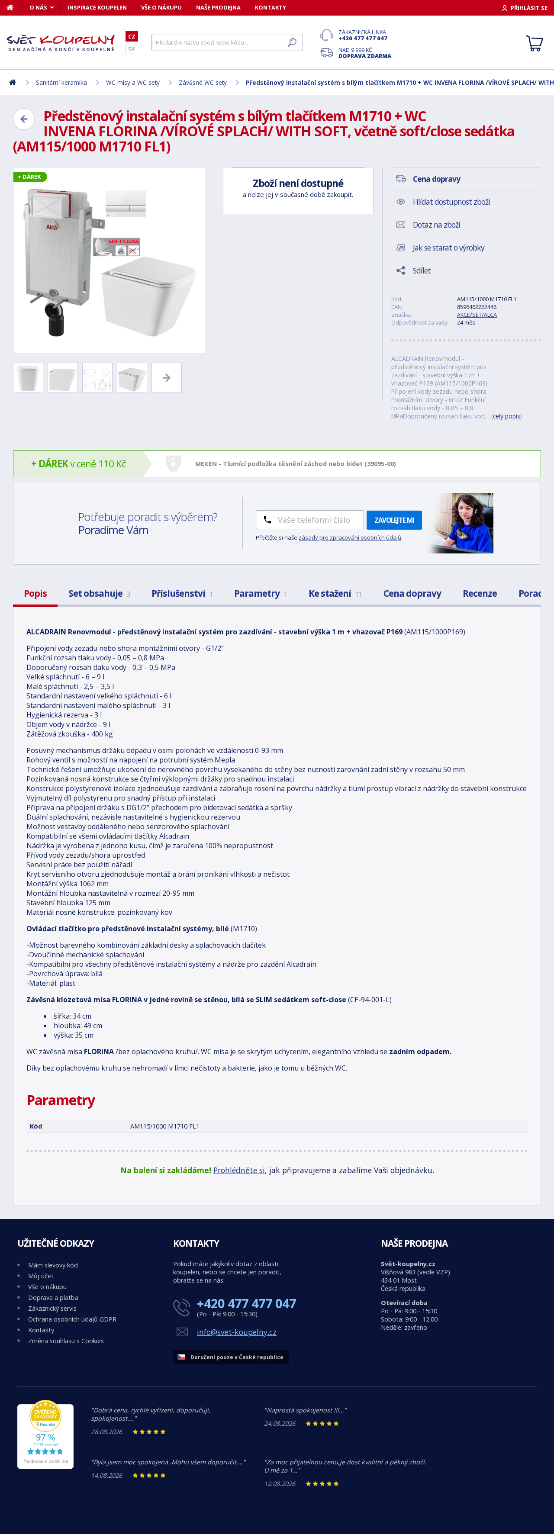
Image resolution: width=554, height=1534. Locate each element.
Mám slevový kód (53, 1265)
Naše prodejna (218, 7)
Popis (35, 593)
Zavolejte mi (394, 520)
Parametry (260, 593)
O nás (38, 7)
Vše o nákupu (161, 7)
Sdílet (422, 270)
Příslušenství (182, 593)
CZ (131, 36)
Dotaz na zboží (436, 224)
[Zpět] (24, 119)
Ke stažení (335, 593)
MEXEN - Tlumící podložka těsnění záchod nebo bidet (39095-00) (295, 464)
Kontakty (270, 7)
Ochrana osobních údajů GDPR (72, 1319)
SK (131, 49)
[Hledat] (292, 42)
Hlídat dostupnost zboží (451, 201)
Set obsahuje (99, 593)
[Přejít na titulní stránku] (60, 43)
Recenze (480, 593)
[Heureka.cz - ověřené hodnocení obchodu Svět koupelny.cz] (45, 1467)
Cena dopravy (412, 593)
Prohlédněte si (239, 1170)
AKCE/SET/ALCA (477, 314)
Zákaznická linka (362, 35)
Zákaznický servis (52, 1308)
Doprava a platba (53, 1297)
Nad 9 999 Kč (364, 53)
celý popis (506, 416)
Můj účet (41, 1276)
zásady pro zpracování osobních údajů (350, 537)
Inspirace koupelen (97, 7)
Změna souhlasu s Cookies (66, 1341)
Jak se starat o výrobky (448, 247)
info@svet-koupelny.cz (237, 1332)
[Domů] (14, 7)
